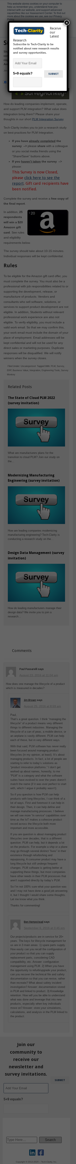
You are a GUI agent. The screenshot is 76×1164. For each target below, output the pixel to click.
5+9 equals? (23, 73)
